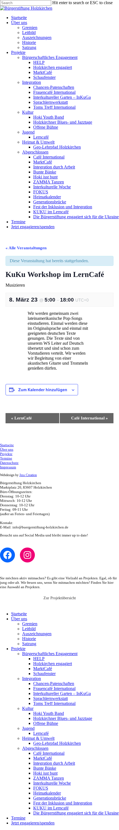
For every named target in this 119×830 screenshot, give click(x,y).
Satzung (29, 47)
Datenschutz (9, 463)
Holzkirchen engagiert (52, 67)
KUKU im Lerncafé (51, 211)
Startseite (19, 17)
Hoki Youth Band (48, 117)
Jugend (28, 132)
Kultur (27, 112)
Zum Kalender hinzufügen (42, 389)
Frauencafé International (54, 92)
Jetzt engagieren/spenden (33, 226)
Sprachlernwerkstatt (50, 102)
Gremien (29, 27)
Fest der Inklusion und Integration (62, 206)
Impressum (8, 467)
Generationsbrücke (49, 201)
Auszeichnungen (36, 37)
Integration (31, 82)
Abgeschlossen (35, 152)
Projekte (18, 52)
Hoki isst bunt (45, 177)
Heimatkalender (47, 196)
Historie (29, 42)
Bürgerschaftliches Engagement (49, 57)
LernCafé (21, 418)
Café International (48, 157)
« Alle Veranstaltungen (26, 248)
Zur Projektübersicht (59, 598)
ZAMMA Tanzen (48, 182)
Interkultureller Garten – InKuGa (62, 97)
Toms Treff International (54, 107)
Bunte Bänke (44, 172)
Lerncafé (41, 137)
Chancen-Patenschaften (53, 87)
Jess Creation (28, 475)
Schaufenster (44, 77)
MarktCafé (42, 72)
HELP (39, 62)
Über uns (19, 22)
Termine (18, 221)
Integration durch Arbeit (54, 167)
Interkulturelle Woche (52, 187)
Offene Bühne (45, 127)
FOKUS (40, 192)
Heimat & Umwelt (38, 142)
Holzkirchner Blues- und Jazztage (62, 122)
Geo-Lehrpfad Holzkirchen (57, 147)
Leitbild (29, 32)
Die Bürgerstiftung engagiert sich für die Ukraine (76, 216)
